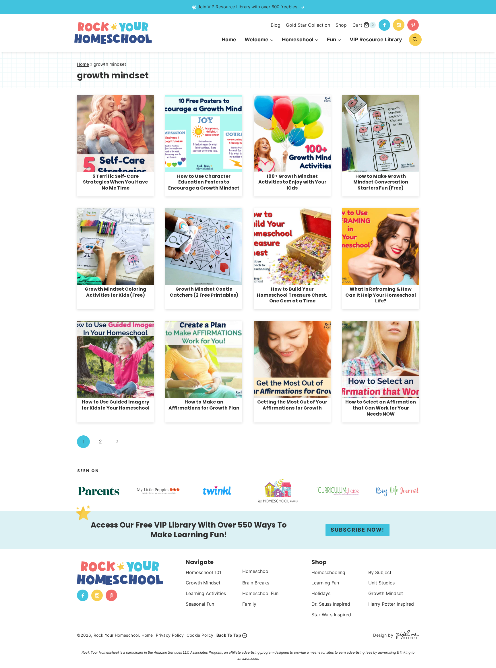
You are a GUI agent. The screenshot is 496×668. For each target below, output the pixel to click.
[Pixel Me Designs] (406, 635)
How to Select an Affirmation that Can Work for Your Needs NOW (380, 408)
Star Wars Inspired (331, 614)
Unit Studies (381, 583)
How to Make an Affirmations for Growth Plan (203, 405)
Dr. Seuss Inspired (330, 604)
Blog (275, 25)
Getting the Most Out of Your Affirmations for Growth (292, 405)
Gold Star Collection (308, 25)
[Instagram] (398, 25)
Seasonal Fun (200, 604)
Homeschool (256, 571)
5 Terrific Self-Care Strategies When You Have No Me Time (115, 182)
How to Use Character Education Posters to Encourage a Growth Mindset (203, 182)
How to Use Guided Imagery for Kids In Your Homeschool (116, 405)
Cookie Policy (200, 635)
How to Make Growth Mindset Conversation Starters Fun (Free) (380, 182)
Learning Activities (206, 593)
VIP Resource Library (376, 39)
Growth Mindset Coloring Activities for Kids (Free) (115, 292)
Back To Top (228, 635)
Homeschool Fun (260, 593)
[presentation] (115, 133)
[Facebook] (384, 25)
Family (249, 604)
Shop (341, 25)
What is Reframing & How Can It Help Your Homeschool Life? (380, 295)
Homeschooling (328, 572)
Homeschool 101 (203, 572)
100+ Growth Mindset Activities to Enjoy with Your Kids (292, 182)
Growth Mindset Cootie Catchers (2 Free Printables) (204, 292)
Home (229, 39)
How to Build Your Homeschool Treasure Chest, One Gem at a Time (292, 295)
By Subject (380, 572)
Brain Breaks (255, 583)
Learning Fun (325, 583)
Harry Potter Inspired (391, 604)
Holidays (320, 593)
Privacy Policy (170, 635)
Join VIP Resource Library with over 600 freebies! (248, 6)
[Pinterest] (413, 25)
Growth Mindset (203, 583)
